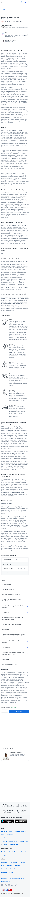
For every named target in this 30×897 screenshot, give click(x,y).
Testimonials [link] (14, 862)
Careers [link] (9, 865)
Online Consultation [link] (7, 835)
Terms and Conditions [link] (17, 878)
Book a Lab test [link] (23, 838)
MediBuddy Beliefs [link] (7, 872)
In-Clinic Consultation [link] (8, 838)
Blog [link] (2, 865)
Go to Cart (19, 711)
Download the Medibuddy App (11, 817)
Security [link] (17, 865)
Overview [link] (4, 862)
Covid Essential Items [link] (10, 841)
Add (5, 711)
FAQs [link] (4, 855)
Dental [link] (5, 844)
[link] (7, 821)
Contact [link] (23, 862)
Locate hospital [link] (6, 852)
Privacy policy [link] (5, 881)
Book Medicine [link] (19, 831)
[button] (20, 2)
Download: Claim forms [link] (21, 852)
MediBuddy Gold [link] (6, 831)
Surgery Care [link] (24, 841)
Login (25, 2)
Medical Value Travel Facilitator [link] (11, 869)
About (3, 859)
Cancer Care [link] (14, 844)
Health (3, 828)
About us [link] (4, 878)
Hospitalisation (3, 848)
